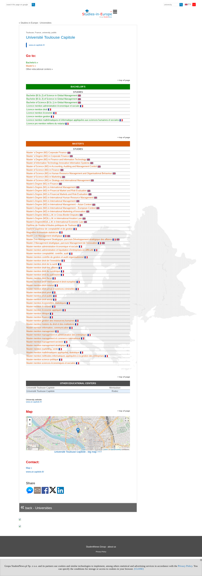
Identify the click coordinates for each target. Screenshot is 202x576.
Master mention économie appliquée (44, 310)
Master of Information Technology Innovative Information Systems (57, 163)
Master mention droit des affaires (42, 267)
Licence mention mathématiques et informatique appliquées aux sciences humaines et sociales (72, 120)
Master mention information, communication (47, 328)
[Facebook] (45, 492)
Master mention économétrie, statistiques (46, 303)
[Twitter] (52, 492)
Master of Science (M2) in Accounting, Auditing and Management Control (61, 166)
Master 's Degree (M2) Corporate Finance (46, 152)
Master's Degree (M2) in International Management (51, 201)
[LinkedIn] (60, 492)
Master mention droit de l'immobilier (43, 260)
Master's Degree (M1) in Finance (42, 184)
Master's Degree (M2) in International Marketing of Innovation (55, 211)
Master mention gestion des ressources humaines (50, 321)
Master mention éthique (37, 313)
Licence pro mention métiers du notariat (45, 123)
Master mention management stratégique (46, 345)
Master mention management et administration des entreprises (56, 335)
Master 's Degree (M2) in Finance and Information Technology (56, 159)
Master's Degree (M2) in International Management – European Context (61, 208)
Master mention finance (37, 317)
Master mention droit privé (39, 292)
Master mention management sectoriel (44, 342)
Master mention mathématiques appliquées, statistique (52, 352)
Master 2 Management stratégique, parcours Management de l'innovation (61, 243)
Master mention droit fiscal (39, 278)
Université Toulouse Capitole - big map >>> (78, 451)
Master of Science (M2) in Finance (43, 170)
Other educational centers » (39, 69)
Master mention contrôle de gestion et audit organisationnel (55, 257)
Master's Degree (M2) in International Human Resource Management (59, 197)
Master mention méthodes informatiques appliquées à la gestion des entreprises (65, 356)
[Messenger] (29, 492)
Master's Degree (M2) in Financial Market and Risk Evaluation (56, 190)
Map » (29, 468)
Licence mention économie (39, 113)
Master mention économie (39, 306)
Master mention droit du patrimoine (43, 275)
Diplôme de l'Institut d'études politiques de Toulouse (51, 225)
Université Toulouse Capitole (40, 388)
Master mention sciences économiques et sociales (50, 363)
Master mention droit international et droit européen (51, 282)
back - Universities (36, 506)
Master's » (31, 66)
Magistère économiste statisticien (42, 232)
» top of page (123, 80)
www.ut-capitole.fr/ (37, 45)
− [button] (30, 424)
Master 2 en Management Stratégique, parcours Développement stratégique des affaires (69, 239)
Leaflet (105, 449)
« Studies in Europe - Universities (35, 23)
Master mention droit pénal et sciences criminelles (50, 289)
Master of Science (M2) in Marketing (43, 177)
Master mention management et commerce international (53, 338)
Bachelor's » (32, 62)
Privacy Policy (185, 566)
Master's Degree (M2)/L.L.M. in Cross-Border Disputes (52, 215)
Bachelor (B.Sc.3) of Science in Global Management (51, 99)
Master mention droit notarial (40, 285)
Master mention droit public (39, 296)
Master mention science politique (42, 359)
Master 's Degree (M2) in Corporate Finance (47, 156)
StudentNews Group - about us (101, 547)
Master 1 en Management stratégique (44, 236)
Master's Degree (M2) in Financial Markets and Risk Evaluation (57, 194)
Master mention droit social (39, 299)
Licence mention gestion (38, 116)
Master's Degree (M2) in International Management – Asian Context (59, 204)
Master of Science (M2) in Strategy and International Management (58, 180)
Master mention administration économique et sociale (52, 246)
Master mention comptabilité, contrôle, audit (47, 253)
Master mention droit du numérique (43, 271)
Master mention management (40, 331)
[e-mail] (37, 492)
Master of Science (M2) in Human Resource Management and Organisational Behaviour (69, 173)
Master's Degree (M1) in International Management (51, 187)
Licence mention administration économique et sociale (52, 106)
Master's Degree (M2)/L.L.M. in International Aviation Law (54, 218)
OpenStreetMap (115, 449)
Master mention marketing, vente (42, 349)
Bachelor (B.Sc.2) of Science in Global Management (51, 95)
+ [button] (30, 420)
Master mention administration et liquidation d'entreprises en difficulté (59, 250)
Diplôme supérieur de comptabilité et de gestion (49, 229)
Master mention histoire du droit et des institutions (50, 324)
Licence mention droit (36, 109)
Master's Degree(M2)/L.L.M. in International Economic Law (54, 222)
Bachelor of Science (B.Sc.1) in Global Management (51, 102)
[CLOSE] (139, 569)
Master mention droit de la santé (41, 264)
